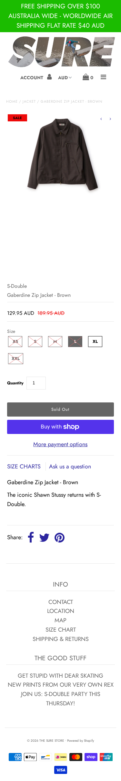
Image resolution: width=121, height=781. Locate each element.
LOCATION (60, 611)
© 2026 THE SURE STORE (45, 740)
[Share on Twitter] (44, 538)
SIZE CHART (60, 630)
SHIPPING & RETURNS (61, 639)
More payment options (60, 444)
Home (12, 101)
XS (15, 341)
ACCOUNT (32, 77)
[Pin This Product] (60, 538)
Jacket (29, 101)
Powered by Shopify (80, 740)
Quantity (15, 383)
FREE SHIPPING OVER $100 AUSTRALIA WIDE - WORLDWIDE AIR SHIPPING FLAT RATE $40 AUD (60, 16)
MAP (60, 620)
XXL (16, 358)
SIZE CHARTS (24, 466)
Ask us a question (70, 466)
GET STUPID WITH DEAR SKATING (60, 676)
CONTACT (60, 602)
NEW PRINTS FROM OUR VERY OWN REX (61, 685)
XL (95, 341)
